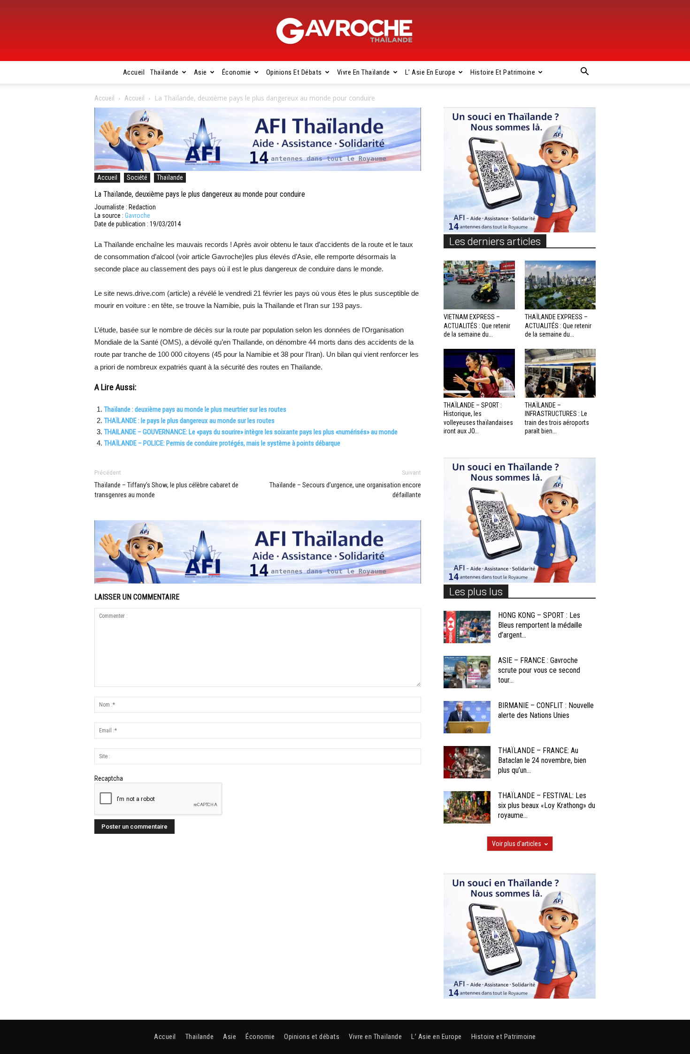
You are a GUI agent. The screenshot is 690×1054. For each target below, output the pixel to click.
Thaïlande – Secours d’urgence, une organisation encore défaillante (345, 490)
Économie (236, 72)
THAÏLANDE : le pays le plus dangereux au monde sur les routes (189, 420)
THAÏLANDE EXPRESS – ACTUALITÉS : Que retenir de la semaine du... (558, 325)
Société (137, 177)
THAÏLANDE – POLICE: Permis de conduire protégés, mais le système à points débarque (222, 443)
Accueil (134, 72)
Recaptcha (108, 778)
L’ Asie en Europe (430, 72)
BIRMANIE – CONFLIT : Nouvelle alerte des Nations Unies (546, 710)
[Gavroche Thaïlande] (345, 31)
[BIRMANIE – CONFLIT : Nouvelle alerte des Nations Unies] (467, 717)
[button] (584, 73)
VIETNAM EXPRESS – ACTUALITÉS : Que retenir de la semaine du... (477, 325)
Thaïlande (164, 72)
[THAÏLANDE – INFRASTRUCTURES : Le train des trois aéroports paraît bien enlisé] (560, 373)
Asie (200, 72)
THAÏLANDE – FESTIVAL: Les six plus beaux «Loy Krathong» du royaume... (546, 805)
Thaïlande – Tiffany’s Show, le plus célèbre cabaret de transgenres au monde (166, 490)
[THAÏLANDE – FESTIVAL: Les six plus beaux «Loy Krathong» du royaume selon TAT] (467, 807)
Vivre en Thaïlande (363, 72)
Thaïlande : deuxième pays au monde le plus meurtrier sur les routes (195, 409)
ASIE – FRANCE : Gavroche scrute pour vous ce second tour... (539, 670)
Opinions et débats (294, 72)
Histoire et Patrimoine (502, 72)
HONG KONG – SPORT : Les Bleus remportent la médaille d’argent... (540, 625)
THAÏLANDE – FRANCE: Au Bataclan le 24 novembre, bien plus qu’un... (542, 760)
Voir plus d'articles (516, 843)
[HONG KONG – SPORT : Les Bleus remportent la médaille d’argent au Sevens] (467, 627)
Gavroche (137, 215)
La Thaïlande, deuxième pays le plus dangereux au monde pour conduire (199, 194)
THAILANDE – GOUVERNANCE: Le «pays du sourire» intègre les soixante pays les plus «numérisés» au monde (251, 432)
